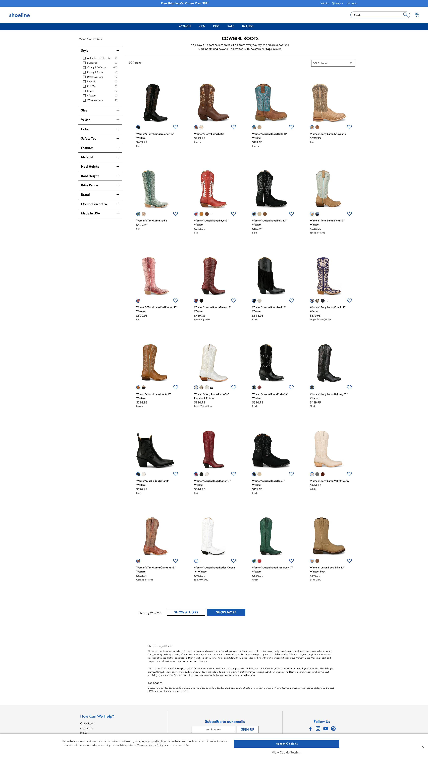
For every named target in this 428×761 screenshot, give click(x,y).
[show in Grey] (317, 474)
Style (84, 50)
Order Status (87, 723)
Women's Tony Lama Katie (209, 133)
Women (185, 26)
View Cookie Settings (287, 752)
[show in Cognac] (317, 127)
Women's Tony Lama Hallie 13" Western (153, 396)
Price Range (89, 185)
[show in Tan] (259, 127)
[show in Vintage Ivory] (259, 300)
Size (84, 110)
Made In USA (90, 213)
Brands (247, 26)
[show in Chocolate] (206, 214)
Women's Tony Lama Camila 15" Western (328, 309)
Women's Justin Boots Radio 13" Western (270, 396)
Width (85, 120)
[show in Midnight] (143, 387)
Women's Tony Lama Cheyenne (328, 133)
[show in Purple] (317, 214)
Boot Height (90, 176)
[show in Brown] (196, 127)
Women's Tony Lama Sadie (151, 220)
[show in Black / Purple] (322, 300)
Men (202, 26)
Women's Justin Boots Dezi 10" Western (269, 222)
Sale (230, 26)
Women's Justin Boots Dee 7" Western (268, 482)
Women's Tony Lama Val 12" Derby (329, 480)
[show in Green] (254, 561)
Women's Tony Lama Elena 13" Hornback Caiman (211, 396)
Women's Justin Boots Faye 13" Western (211, 222)
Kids (216, 26)
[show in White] (201, 127)
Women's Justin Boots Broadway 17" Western (272, 569)
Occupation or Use (94, 204)
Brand (85, 194)
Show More (230, 613)
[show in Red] (196, 214)
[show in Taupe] (312, 214)
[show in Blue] (138, 214)
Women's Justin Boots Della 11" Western (269, 135)
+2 (211, 387)
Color (85, 129)
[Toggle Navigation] (193, 26)
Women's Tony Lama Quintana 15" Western (156, 569)
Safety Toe (88, 138)
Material (87, 157)
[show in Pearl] (196, 387)
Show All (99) (189, 613)
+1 (211, 213)
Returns (84, 732)
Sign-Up (247, 729)
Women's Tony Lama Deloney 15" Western (155, 135)
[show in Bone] (259, 214)
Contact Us (86, 728)
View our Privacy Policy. (150, 745)
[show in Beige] (312, 561)
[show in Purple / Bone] (312, 300)
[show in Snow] (196, 561)
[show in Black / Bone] (317, 300)
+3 (327, 300)
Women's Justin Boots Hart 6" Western (152, 482)
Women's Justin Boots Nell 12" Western (269, 309)
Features (87, 148)
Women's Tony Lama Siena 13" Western (327, 222)
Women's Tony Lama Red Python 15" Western (156, 309)
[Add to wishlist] (175, 127)
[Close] (422, 746)
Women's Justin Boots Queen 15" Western (212, 309)
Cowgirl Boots (95, 38)
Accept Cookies (287, 744)
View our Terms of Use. (177, 745)
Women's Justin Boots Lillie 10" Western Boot (327, 569)
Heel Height (90, 166)
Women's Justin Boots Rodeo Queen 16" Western (214, 569)
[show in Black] (138, 127)
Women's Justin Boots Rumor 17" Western (212, 482)
